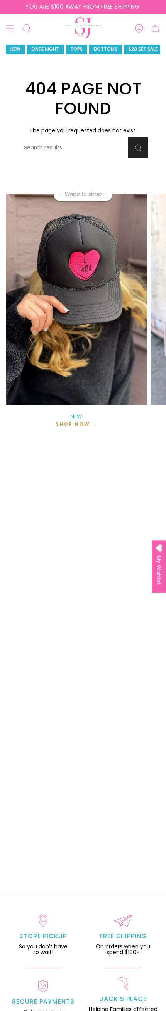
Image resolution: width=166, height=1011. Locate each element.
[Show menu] (10, 28)
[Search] (138, 147)
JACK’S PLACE (123, 998)
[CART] (155, 28)
